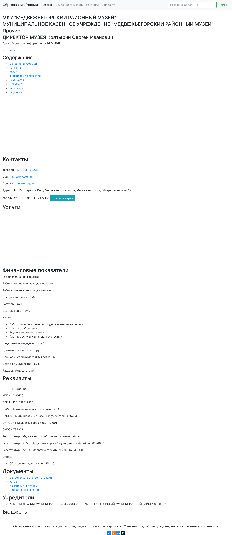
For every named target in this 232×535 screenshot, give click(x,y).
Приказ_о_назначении (24, 489)
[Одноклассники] (114, 533)
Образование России (20, 5)
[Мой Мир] (118, 533)
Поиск (223, 4)
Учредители (17, 88)
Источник (9, 50)
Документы (17, 84)
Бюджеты (15, 92)
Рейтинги (92, 4)
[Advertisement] (104, 127)
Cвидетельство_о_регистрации (30, 477)
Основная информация (24, 63)
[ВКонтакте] (109, 533)
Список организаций (69, 4)
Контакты (15, 67)
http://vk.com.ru (22, 176)
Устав (13, 481)
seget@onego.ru (24, 183)
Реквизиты (16, 80)
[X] (123, 533)
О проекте (108, 4)
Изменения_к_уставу (23, 485)
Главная (47, 4)
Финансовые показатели (25, 75)
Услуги (13, 71)
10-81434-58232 (27, 169)
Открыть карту (62, 198)
